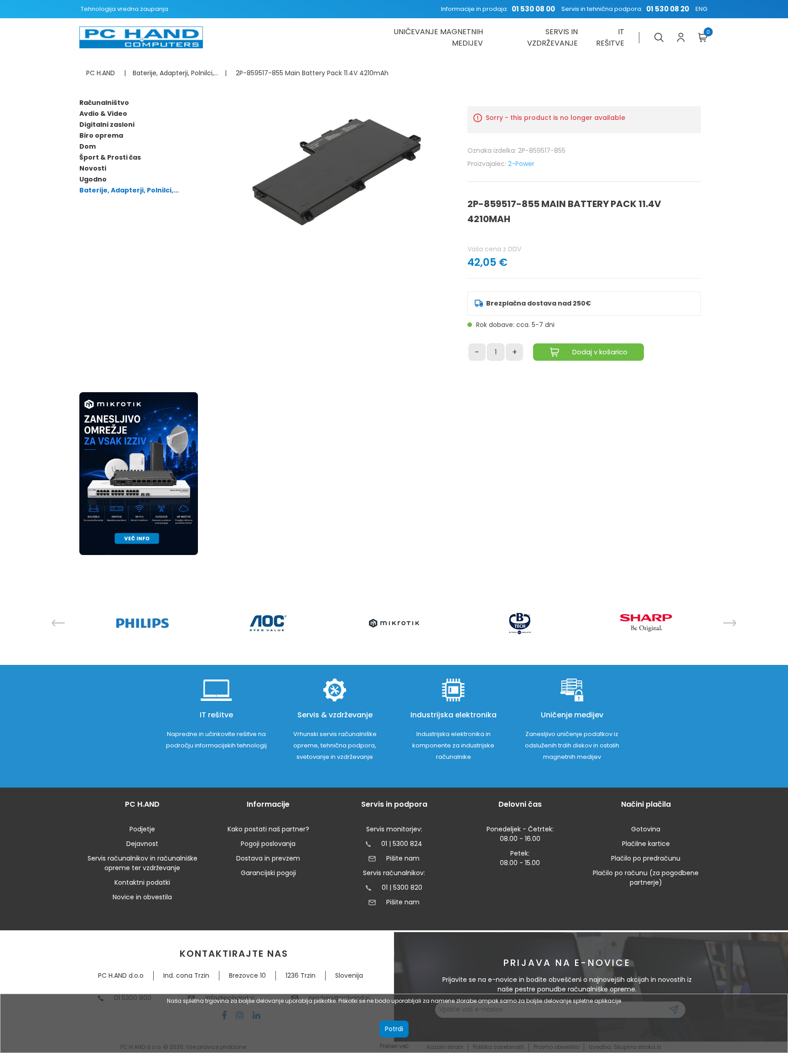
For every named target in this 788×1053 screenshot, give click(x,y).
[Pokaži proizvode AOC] (268, 623)
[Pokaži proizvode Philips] (142, 623)
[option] (142, 623)
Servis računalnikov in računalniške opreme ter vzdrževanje (142, 863)
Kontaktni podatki (142, 882)
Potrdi (394, 1028)
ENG (701, 9)
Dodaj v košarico (599, 352)
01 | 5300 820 (402, 887)
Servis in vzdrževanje (552, 37)
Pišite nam (402, 858)
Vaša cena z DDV (494, 249)
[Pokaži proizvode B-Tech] (520, 623)
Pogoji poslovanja (268, 843)
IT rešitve (610, 37)
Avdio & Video (103, 113)
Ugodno (93, 179)
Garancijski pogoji (268, 872)
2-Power (521, 163)
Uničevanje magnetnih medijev (438, 37)
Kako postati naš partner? (268, 829)
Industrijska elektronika (453, 715)
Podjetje (142, 829)
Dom (87, 146)
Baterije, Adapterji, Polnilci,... (129, 190)
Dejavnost (142, 843)
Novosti (92, 168)
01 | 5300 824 (401, 843)
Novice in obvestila (142, 897)
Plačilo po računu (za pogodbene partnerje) (646, 877)
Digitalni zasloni (107, 124)
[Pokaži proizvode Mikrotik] (394, 623)
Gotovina (645, 829)
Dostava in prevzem (268, 858)
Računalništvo (104, 102)
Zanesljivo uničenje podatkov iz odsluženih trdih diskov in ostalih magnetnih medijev (572, 745)
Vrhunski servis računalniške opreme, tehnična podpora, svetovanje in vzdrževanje (335, 745)
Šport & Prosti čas (110, 157)
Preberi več (394, 1046)
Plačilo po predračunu (645, 858)
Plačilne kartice (646, 843)
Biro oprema (101, 135)
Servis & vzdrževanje (335, 715)
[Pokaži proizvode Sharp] (646, 623)
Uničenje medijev (572, 715)
